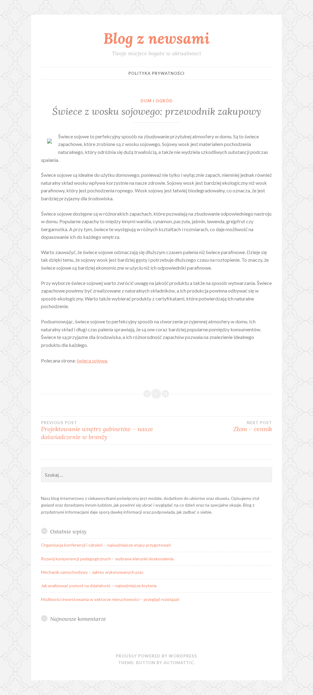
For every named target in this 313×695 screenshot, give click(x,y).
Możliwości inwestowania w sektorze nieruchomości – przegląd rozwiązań (110, 599)
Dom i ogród (157, 100)
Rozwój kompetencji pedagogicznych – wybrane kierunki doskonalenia (107, 558)
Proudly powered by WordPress (156, 655)
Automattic (179, 662)
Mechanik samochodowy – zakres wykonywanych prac (92, 572)
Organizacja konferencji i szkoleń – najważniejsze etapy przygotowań (106, 545)
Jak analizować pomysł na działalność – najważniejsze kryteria (98, 585)
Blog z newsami (156, 38)
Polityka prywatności (156, 73)
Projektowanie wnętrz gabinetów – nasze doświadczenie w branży (97, 430)
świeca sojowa (92, 360)
